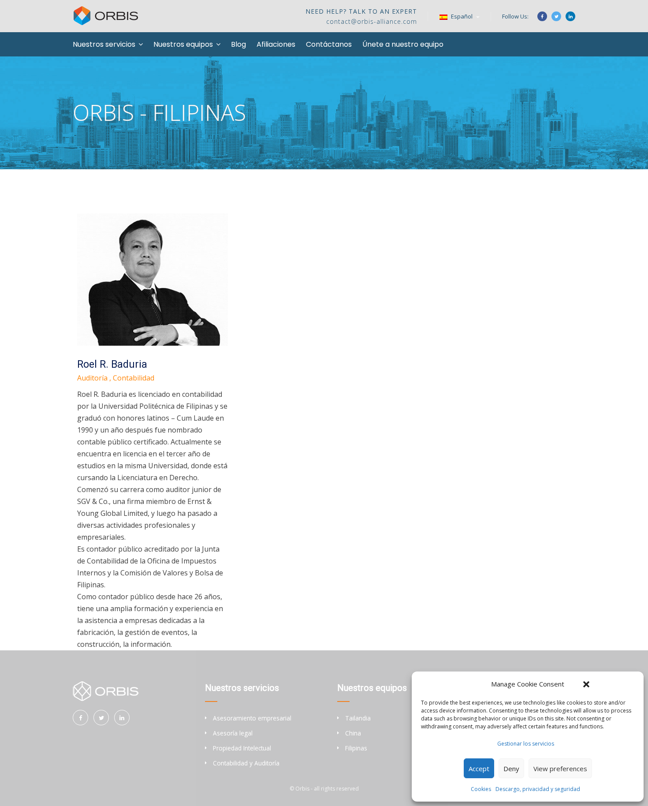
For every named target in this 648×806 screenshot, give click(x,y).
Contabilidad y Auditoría (246, 763)
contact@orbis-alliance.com (371, 21)
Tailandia (358, 718)
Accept (479, 768)
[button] (586, 684)
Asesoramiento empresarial (252, 718)
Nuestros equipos (183, 44)
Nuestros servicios (104, 44)
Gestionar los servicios (525, 743)
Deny (511, 768)
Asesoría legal (233, 733)
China (353, 733)
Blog (238, 44)
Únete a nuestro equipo (402, 44)
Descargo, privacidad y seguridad (537, 789)
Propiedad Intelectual (242, 748)
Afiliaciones (276, 44)
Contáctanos (329, 44)
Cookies (481, 789)
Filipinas (356, 748)
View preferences (560, 768)
